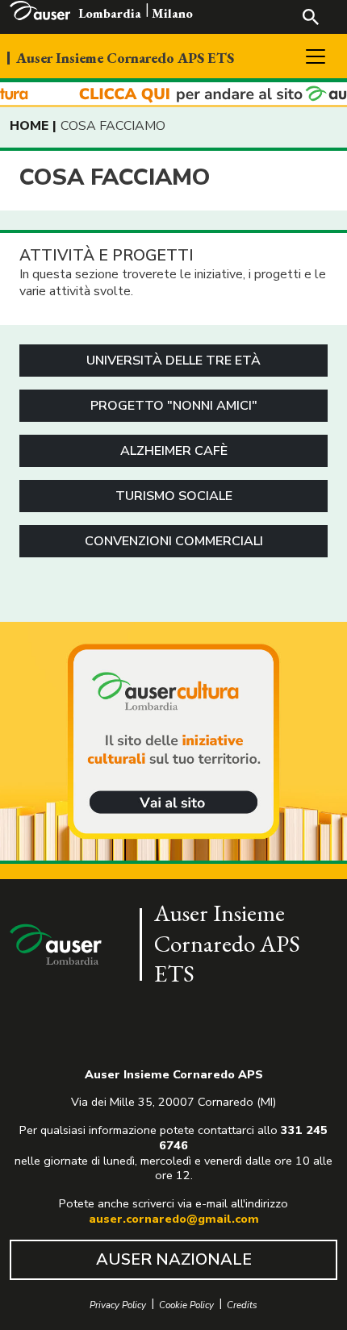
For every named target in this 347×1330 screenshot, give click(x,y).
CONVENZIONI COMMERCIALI (174, 541)
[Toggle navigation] (315, 56)
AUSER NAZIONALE (174, 1259)
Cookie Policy (186, 1305)
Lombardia (109, 13)
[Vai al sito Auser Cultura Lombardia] (173, 94)
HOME (29, 126)
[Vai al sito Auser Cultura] (173, 743)
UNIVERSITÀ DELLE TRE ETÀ (173, 360)
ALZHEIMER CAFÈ (174, 451)
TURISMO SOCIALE (173, 496)
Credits (242, 1305)
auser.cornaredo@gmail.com (174, 1219)
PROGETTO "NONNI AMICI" (173, 406)
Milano (172, 13)
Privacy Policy (118, 1305)
